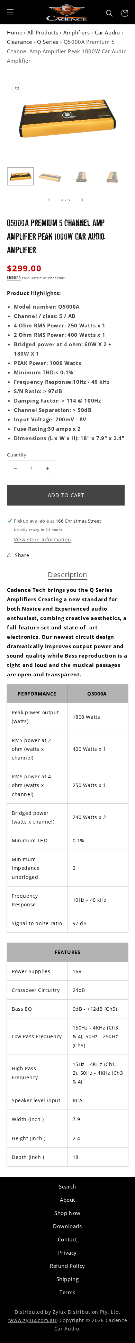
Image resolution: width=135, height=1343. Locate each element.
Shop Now (67, 1212)
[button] (10, 12)
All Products (42, 32)
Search (67, 1186)
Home (14, 32)
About (67, 1199)
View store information (42, 539)
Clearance (19, 41)
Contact (67, 1239)
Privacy (67, 1252)
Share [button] (22, 555)
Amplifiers (76, 32)
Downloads (67, 1226)
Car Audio (107, 32)
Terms (67, 1292)
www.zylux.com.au (32, 1320)
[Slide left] (49, 199)
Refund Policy (67, 1265)
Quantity (16, 455)
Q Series (47, 41)
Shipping (14, 278)
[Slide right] (82, 199)
